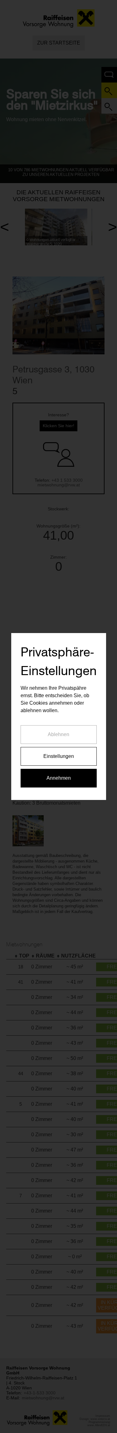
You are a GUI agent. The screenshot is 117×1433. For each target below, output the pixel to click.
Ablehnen (58, 734)
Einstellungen (58, 756)
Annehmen (58, 778)
